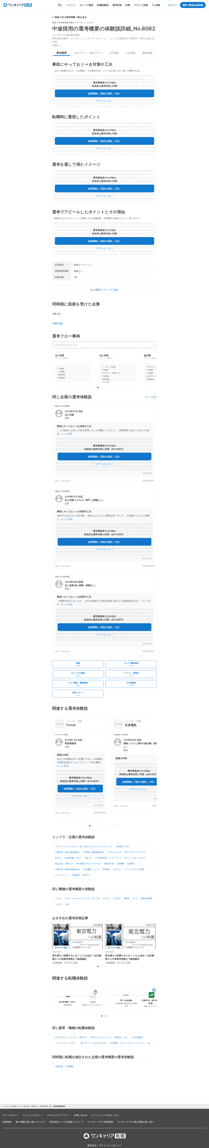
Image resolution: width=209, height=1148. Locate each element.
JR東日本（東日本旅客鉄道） (68, 852)
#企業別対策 (57, 963)
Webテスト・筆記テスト (88, 52)
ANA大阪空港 (101, 858)
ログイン (172, 5)
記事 (128, 5)
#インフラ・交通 (71, 963)
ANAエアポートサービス (135, 852)
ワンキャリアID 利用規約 (100, 1121)
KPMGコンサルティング (100, 1037)
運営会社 (91, 1145)
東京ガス (83, 1037)
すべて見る (151, 397)
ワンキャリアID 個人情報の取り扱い (135, 1121)
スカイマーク (115, 858)
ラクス (135, 898)
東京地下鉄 (109, 863)
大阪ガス (88, 858)
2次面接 (130, 52)
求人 (60, 5)
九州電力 (131, 863)
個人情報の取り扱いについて (30, 1121)
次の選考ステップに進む (104, 289)
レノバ (97, 869)
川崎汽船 (57, 323)
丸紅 (67, 904)
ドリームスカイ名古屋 (134, 869)
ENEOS (58, 858)
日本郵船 (120, 863)
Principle (96, 898)
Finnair (58, 898)
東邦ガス (69, 863)
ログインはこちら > (104, 101)
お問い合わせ (81, 1115)
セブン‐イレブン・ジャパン (133, 1043)
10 (119, 826)
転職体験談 (103, 5)
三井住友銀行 (138, 1037)
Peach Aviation (115, 852)
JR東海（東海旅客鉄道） (94, 852)
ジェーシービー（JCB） (65, 1043)
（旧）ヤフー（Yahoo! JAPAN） (93, 1043)
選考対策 (117, 5)
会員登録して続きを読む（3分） (104, 93)
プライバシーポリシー (110, 1145)
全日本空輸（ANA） (73, 858)
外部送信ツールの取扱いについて (66, 1121)
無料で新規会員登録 (193, 5)
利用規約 (7, 1121)
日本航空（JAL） (123, 846)
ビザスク (106, 898)
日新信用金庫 (146, 898)
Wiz (149, 1043)
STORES (117, 898)
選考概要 (61, 52)
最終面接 (147, 52)
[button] (104, 443)
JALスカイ (117, 869)
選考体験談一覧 (45, 1106)
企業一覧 (26, 1106)
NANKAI (85, 875)
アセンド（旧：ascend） (135, 858)
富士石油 (59, 863)
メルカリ (59, 904)
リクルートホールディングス (76, 898)
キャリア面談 (86, 5)
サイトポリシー (11, 1115)
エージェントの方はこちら (105, 1115)
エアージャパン (62, 875)
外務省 (126, 898)
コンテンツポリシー (33, 1115)
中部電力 (106, 869)
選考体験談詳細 (148, 480)
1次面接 (114, 52)
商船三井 (34, 1106)
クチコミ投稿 (141, 5)
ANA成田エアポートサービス (89, 863)
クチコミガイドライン (58, 1115)
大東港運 (75, 875)
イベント (71, 5)
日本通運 (87, 869)
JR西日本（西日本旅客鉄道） (68, 869)
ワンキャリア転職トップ (12, 1106)
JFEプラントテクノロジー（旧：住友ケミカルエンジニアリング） (84, 846)
